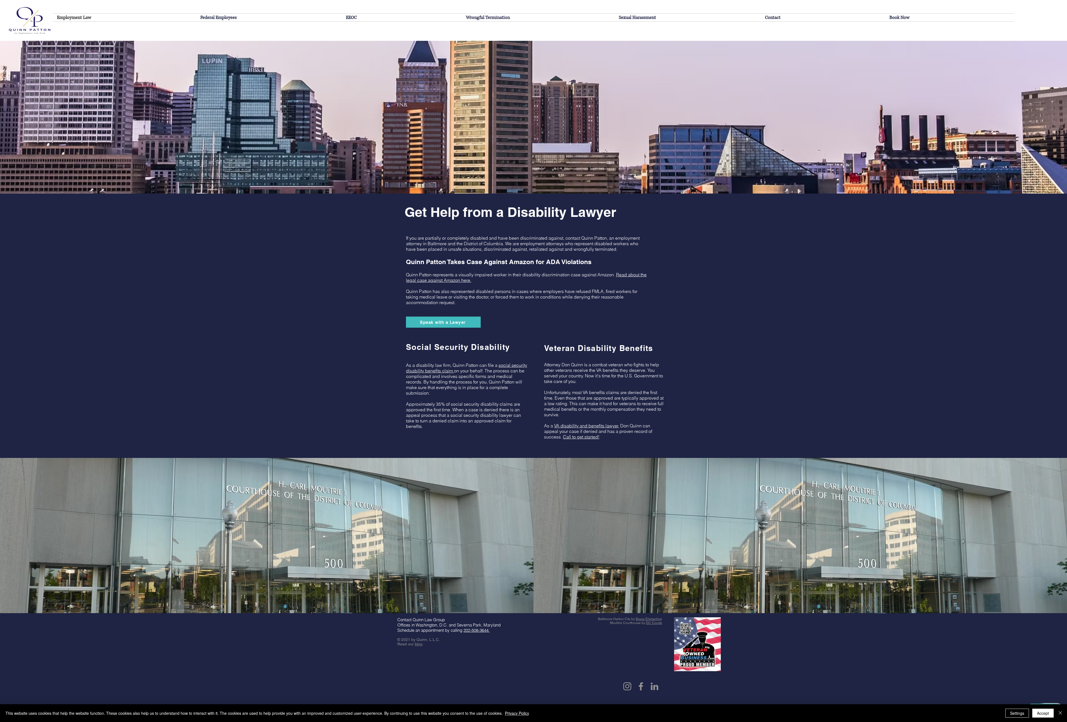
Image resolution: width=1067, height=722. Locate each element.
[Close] (1060, 713)
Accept (1043, 713)
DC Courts (654, 623)
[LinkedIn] (654, 686)
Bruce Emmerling (649, 619)
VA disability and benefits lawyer (586, 425)
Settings (1017, 713)
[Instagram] (627, 686)
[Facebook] (640, 686)
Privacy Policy (517, 713)
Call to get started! (581, 437)
